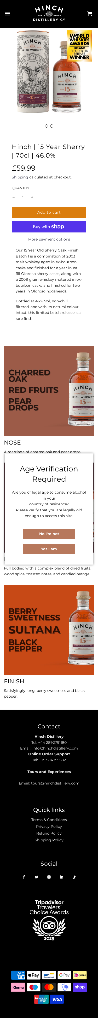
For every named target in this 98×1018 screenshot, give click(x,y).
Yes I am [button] (49, 549)
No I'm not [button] (49, 533)
